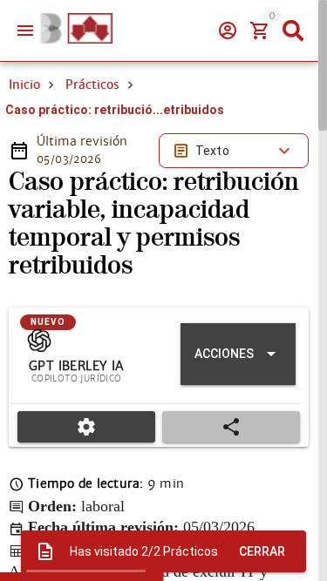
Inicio (24, 84)
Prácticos (92, 84)
